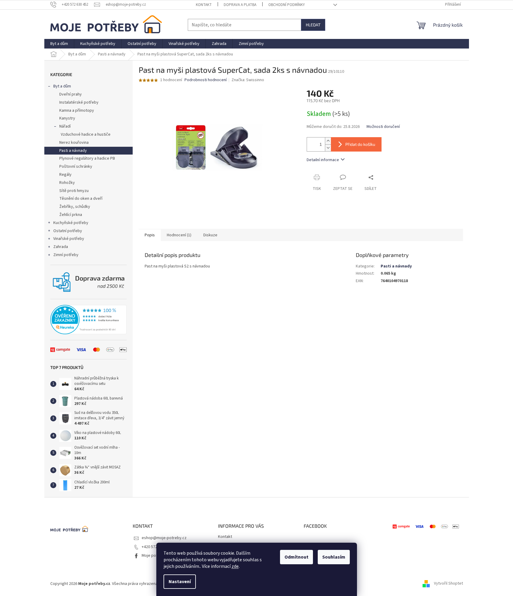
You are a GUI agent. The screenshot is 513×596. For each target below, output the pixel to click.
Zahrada (60, 247)
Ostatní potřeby (67, 231)
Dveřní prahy (70, 94)
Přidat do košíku (360, 144)
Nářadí (65, 126)
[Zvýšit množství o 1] (328, 140)
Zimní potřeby (65, 255)
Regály (65, 175)
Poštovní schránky (75, 167)
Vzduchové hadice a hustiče (86, 134)
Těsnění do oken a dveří (80, 199)
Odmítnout (296, 557)
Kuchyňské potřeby (70, 223)
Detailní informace (323, 160)
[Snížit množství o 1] (328, 147)
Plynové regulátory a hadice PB (87, 158)
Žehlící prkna (70, 215)
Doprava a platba (240, 4)
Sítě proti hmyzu (74, 191)
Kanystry (67, 118)
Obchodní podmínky (286, 4)
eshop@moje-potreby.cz (164, 538)
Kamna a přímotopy (76, 111)
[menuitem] (59, 44)
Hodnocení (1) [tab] (179, 235)
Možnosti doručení (383, 127)
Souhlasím (333, 557)
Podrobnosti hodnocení (205, 80)
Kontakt (204, 4)
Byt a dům (62, 86)
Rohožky (67, 183)
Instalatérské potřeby (79, 102)
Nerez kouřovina (74, 143)
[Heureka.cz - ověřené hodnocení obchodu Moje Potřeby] (88, 319)
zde (235, 566)
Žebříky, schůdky (74, 207)
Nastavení (180, 581)
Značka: (247, 80)
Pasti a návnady (73, 151)
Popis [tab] (150, 235)
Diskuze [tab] (210, 235)
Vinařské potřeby (68, 239)
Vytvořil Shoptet (448, 584)
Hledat (313, 24)
